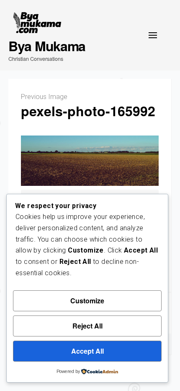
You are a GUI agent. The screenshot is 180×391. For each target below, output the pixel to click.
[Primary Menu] (153, 35)
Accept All (87, 351)
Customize (87, 300)
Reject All (87, 326)
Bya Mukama (46, 45)
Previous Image (44, 97)
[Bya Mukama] (37, 23)
